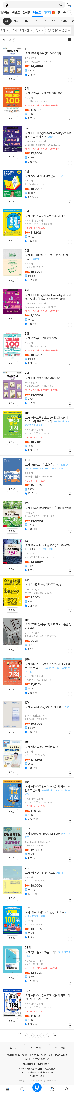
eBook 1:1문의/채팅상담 (35, 1058)
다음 (48, 1035)
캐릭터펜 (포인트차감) (34, 228)
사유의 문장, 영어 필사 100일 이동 (37, 718)
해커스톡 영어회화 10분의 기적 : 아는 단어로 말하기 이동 (37, 676)
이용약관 (20, 1068)
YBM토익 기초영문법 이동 (37, 477)
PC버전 (24, 1072)
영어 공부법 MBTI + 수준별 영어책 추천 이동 (37, 635)
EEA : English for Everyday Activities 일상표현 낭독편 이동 (37, 145)
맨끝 (54, 1035)
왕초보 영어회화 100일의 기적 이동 (37, 923)
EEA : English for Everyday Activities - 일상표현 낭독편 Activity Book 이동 (37, 307)
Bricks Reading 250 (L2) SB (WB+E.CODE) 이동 (37, 556)
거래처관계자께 (46, 1072)
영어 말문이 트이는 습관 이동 (37, 757)
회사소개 (34, 1072)
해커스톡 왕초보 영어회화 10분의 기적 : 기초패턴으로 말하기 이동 (37, 432)
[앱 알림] (67, 1089)
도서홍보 (34, 1076)
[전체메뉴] (7, 1089)
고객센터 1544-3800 (17, 1055)
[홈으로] (37, 1089)
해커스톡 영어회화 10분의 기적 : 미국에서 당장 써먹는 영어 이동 (37, 1008)
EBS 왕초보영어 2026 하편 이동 (37, 64)
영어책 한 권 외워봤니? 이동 (37, 187)
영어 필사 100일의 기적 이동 (37, 965)
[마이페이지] (52, 1089)
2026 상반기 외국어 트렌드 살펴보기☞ (42, 105)
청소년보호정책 (50, 1068)
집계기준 (7, 39)
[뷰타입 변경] (70, 40)
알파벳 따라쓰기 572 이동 (37, 595)
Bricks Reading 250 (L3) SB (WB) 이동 (37, 517)
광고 (42, 1076)
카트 (69, 5)
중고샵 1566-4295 (58, 1055)
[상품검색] (22, 1089)
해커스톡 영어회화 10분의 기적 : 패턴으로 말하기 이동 (37, 801)
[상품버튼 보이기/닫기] (69, 80)
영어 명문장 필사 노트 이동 (37, 883)
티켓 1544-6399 (38, 1055)
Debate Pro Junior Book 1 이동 (37, 844)
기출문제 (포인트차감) (34, 480)
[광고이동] (61, 4)
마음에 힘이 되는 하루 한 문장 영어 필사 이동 (37, 266)
